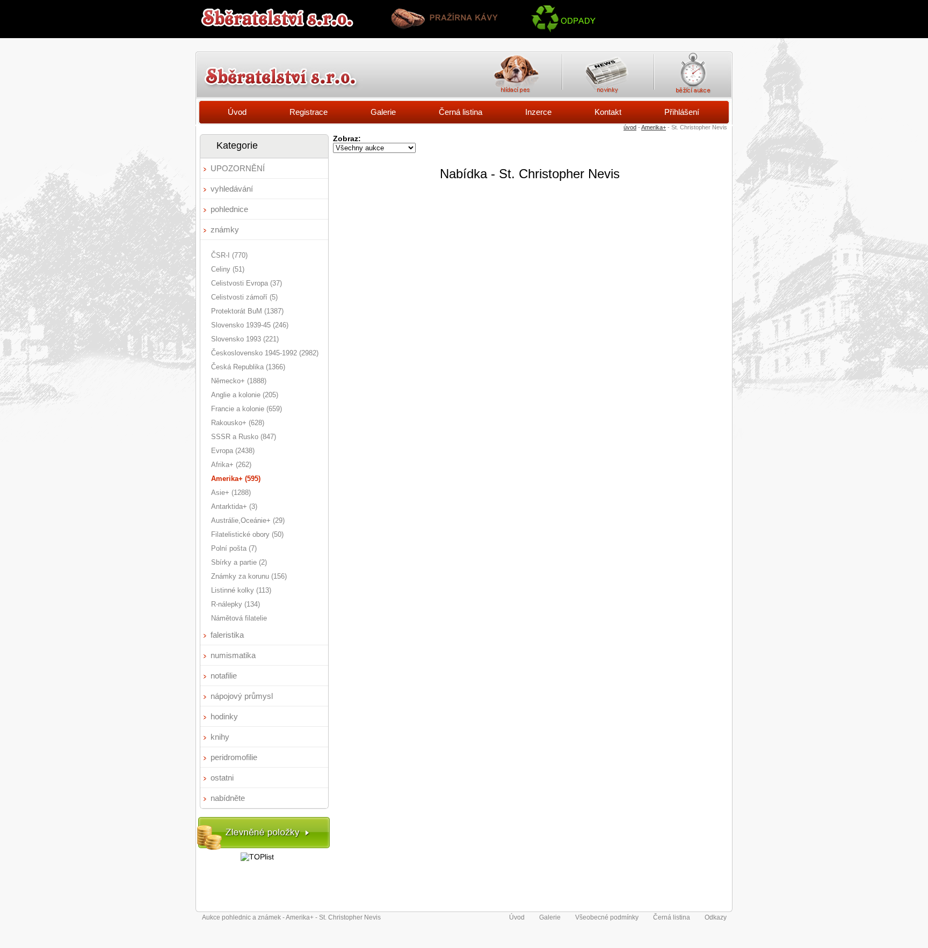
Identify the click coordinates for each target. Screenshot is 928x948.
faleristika (227, 634)
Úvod (237, 111)
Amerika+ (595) (235, 479)
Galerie (383, 111)
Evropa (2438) (233, 451)
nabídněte (228, 798)
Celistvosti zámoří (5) (244, 297)
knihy (220, 736)
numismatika (233, 655)
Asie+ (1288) (231, 492)
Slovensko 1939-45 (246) (249, 325)
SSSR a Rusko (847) (243, 437)
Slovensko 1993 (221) (245, 339)
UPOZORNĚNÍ (238, 168)
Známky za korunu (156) (249, 576)
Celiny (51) (227, 269)
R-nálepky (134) (235, 604)
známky (225, 229)
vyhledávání (232, 188)
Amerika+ (653, 127)
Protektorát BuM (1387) (247, 311)
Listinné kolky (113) (241, 590)
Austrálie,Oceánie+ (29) (248, 520)
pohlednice (229, 209)
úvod (630, 127)
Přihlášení (681, 111)
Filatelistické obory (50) (247, 534)
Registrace (308, 111)
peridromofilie (234, 757)
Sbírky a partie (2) (239, 562)
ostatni (222, 777)
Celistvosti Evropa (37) (246, 283)
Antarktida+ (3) (234, 506)
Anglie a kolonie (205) (244, 395)
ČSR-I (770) (229, 255)
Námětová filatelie (239, 618)
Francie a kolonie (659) (246, 409)
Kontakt (608, 111)
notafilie (224, 675)
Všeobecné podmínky (607, 917)
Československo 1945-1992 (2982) (264, 353)
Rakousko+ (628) (237, 423)
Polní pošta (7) (234, 548)
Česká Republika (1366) (248, 367)
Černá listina (460, 111)
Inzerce (538, 111)
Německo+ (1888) (238, 381)
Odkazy (716, 917)
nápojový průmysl (242, 696)
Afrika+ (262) (231, 465)
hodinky (224, 716)
